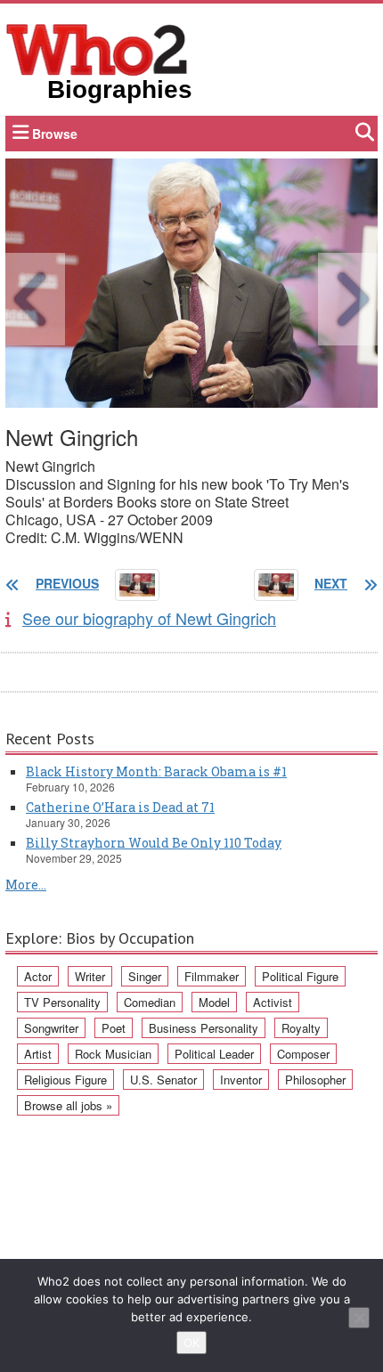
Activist (272, 1002)
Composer (303, 1053)
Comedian (149, 1002)
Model (214, 1002)
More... (25, 884)
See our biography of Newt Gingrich (149, 617)
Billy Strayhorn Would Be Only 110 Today (153, 842)
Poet (114, 1027)
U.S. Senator (163, 1079)
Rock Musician (113, 1053)
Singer (144, 976)
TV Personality (62, 1002)
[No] (359, 1317)
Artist (38, 1053)
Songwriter (51, 1027)
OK (191, 1342)
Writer (90, 976)
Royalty (301, 1027)
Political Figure (300, 976)
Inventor (241, 1079)
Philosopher (315, 1079)
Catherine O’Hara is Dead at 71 (120, 807)
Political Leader (214, 1053)
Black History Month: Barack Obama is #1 (156, 771)
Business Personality (203, 1027)
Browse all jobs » (68, 1105)
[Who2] (97, 48)
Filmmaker (211, 976)
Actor (38, 976)
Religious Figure (65, 1079)
